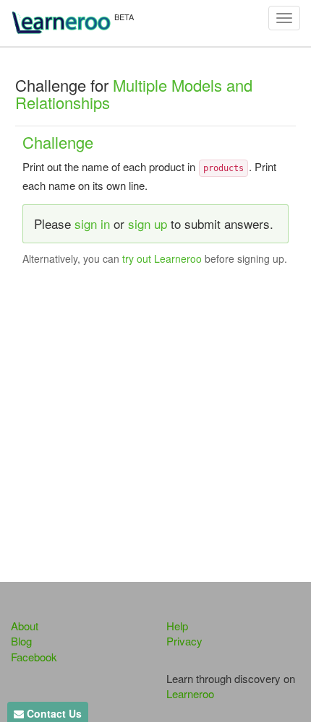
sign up (147, 223)
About (24, 625)
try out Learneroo (162, 258)
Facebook (34, 656)
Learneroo (190, 693)
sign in (92, 223)
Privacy (184, 640)
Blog (21, 640)
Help (177, 625)
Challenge (57, 142)
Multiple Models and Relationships (133, 93)
